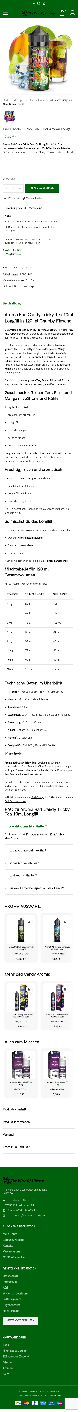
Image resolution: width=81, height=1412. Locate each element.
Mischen (8, 1362)
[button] (29, 921)
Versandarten (11, 1251)
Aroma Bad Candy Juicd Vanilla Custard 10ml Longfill (21, 1016)
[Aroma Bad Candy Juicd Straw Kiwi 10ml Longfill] (57, 997)
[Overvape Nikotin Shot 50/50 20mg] (57, 1065)
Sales (6, 1374)
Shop (6, 1345)
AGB (5, 1287)
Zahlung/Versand (13, 1240)
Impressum (10, 1281)
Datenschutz (10, 1276)
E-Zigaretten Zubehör (16, 1356)
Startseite (8, 100)
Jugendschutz (11, 1305)
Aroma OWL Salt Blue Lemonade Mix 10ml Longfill (57, 948)
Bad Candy (32, 280)
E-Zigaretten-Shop (25, 100)
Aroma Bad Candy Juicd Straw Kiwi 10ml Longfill (57, 1016)
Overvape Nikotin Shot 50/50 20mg (57, 1083)
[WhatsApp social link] (44, 4)
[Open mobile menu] (5, 13)
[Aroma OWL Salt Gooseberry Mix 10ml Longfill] (21, 929)
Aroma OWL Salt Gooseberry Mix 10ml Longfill (21, 948)
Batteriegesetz (12, 1299)
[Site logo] (38, 12)
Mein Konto (10, 1234)
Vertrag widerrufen (20, 1320)
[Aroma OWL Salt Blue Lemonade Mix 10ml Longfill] (57, 929)
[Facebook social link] (34, 4)
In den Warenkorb (42, 188)
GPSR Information (14, 1257)
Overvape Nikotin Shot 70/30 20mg (21, 1083)
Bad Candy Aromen (15, 801)
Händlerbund (11, 1311)
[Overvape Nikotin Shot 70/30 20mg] (21, 1065)
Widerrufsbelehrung (15, 1293)
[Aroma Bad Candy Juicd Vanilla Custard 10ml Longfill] (21, 997)
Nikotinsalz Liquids (15, 1350)
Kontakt (8, 1245)
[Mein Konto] (72, 13)
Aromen (42, 100)
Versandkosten (34, 198)
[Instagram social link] (38, 4)
